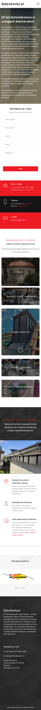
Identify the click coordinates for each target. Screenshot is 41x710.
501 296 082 (28, 204)
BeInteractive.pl (28, 707)
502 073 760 (22, 206)
